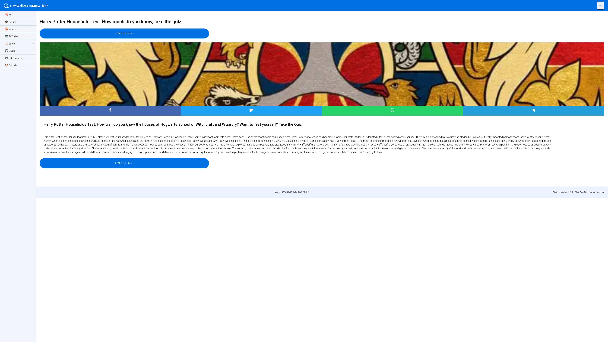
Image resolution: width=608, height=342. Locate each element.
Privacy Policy (563, 192)
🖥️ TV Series (11, 36)
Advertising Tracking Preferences (592, 192)
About (555, 192)
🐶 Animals (11, 65)
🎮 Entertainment (13, 58)
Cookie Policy (574, 192)
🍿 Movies (10, 29)
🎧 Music (10, 50)
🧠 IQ (8, 14)
